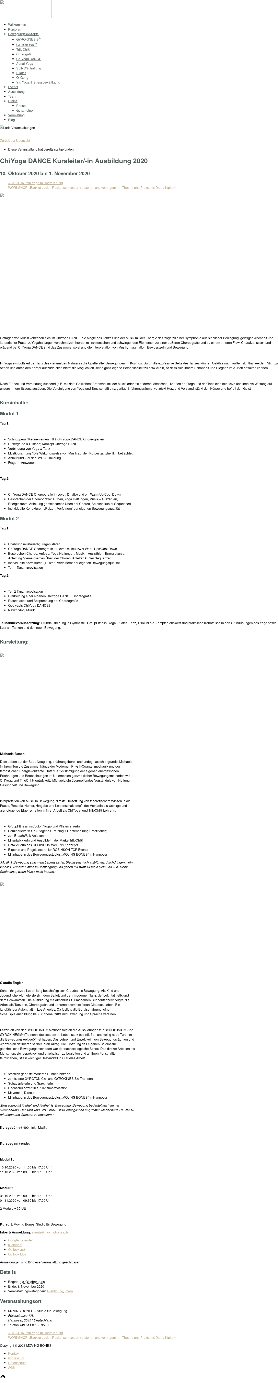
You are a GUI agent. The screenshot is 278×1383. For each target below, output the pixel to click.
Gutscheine (24, 110)
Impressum (16, 1358)
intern (69, 1291)
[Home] (26, 16)
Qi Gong (22, 77)
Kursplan (14, 29)
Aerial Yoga (24, 63)
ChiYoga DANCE (28, 58)
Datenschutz (17, 1362)
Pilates (21, 72)
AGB (11, 1367)
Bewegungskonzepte (23, 34)
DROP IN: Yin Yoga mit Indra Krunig (35, 182)
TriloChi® (23, 49)
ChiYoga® (23, 54)
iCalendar (15, 1244)
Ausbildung (16, 91)
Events (13, 87)
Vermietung (16, 115)
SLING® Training (28, 68)
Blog (11, 119)
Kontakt (13, 1353)
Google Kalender (20, 1240)
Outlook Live (17, 1254)
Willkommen (17, 24)
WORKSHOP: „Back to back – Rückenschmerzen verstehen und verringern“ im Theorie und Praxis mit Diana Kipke (92, 187)
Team (12, 96)
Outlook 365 (17, 1249)
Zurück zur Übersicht (15, 140)
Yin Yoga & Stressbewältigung (38, 82)
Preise (13, 101)
